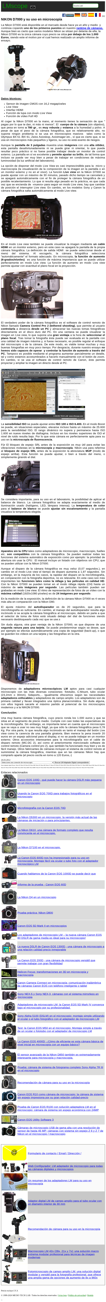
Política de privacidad (77, 1295)
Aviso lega (62, 1295)
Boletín (90, 1295)
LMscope (15, 5)
